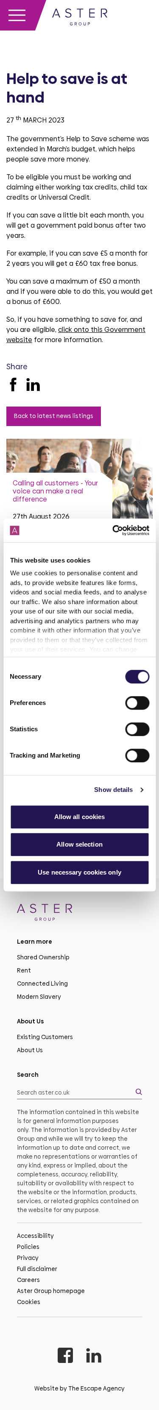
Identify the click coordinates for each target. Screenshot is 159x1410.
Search (28, 1074)
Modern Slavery (39, 996)
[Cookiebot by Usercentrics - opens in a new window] (113, 530)
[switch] (137, 703)
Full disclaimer (37, 1269)
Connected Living (42, 983)
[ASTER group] (79, 18)
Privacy (28, 1258)
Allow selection (79, 844)
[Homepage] (79, 914)
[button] (79, 1092)
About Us (30, 1050)
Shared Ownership (43, 957)
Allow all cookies (79, 816)
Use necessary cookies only (79, 872)
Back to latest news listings (53, 416)
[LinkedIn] (33, 384)
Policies (28, 1247)
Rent (24, 970)
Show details (113, 789)
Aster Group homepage (51, 1291)
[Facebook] (13, 384)
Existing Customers (45, 1037)
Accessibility (35, 1236)
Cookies (28, 1302)
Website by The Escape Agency (79, 1388)
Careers (28, 1280)
